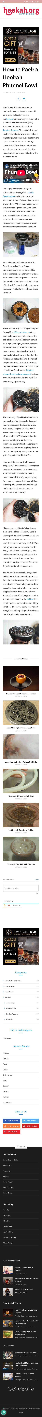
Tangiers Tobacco (10, 130)
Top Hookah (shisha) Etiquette (26, 1352)
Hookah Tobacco (12, 1014)
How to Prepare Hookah (24, 1289)
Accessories (10, 1003)
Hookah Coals (11, 1008)
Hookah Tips (9, 992)
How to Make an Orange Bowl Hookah (21, 694)
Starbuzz (6, 1097)
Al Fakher (6, 1053)
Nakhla (30, 599)
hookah (9, 119)
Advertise (6, 1221)
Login (37, 879)
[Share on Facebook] (18, 98)
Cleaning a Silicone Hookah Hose (21, 796)
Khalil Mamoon (8, 1075)
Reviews (8, 997)
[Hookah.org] (21, 11)
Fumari (5, 1064)
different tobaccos (21, 332)
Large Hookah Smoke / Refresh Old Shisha (21, 762)
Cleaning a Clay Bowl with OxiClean (21, 864)
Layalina (5, 1069)
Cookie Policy (7, 1226)
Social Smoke (7, 1102)
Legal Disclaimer (8, 1232)
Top (21, 1412)
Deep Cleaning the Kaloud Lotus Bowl (21, 728)
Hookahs (9, 1019)
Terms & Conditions (9, 1237)
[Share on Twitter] (24, 98)
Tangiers (5, 1091)
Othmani (6, 1086)
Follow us (7, 1038)
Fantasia (5, 1059)
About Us (6, 1210)
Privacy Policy (7, 1243)
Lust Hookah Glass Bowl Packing (21, 830)
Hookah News (10, 986)
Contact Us (6, 1215)
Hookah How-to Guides (13, 981)
